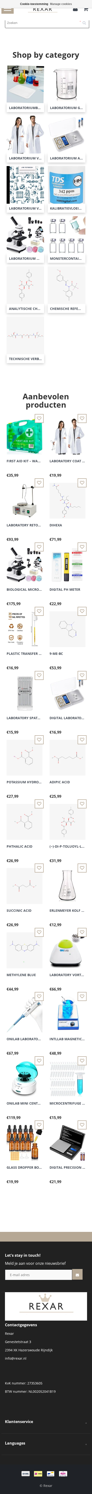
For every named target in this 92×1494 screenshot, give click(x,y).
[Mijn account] (76, 9)
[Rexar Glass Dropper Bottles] (24, 1140)
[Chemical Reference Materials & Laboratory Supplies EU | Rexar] (46, 1306)
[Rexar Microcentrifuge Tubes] (67, 1076)
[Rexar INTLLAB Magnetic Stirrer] (67, 1011)
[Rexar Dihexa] (67, 498)
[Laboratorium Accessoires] (66, 134)
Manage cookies (61, 4)
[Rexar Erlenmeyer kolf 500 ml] (67, 883)
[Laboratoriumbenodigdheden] (25, 84)
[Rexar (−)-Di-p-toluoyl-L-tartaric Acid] (67, 819)
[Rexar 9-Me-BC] (67, 626)
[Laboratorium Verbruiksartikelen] (25, 184)
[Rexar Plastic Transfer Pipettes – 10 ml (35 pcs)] (24, 626)
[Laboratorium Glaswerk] (66, 84)
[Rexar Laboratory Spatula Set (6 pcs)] (24, 690)
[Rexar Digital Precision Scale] (67, 1140)
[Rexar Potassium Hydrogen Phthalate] (24, 755)
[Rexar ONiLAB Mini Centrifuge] (24, 1076)
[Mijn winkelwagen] (86, 9)
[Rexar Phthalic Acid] (24, 819)
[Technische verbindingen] (25, 335)
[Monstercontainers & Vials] (66, 234)
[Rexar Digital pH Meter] (67, 562)
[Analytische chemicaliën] (25, 284)
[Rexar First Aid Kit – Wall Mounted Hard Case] (24, 434)
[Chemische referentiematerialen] (66, 284)
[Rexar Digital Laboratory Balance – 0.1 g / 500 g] (67, 690)
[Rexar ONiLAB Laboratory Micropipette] (24, 1011)
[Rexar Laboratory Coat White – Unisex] (67, 434)
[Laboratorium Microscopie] (25, 234)
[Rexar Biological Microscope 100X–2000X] (24, 562)
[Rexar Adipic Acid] (67, 755)
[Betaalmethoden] (46, 1473)
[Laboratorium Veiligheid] (25, 134)
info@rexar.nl (15, 1358)
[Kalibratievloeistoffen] (66, 184)
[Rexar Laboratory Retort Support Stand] (24, 498)
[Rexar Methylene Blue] (24, 947)
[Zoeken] (86, 21)
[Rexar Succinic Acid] (24, 883)
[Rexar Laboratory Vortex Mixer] (67, 947)
